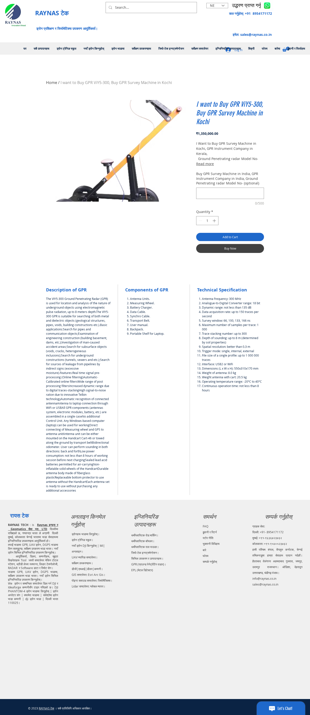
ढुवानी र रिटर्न (210, 532)
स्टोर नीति (208, 538)
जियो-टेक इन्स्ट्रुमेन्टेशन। (145, 553)
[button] (250, 5)
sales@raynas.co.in (256, 34)
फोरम (205, 556)
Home (51, 82)
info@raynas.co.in (264, 578)
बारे (204, 550)
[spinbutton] (207, 220)
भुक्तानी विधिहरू (211, 544)
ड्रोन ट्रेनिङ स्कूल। (82, 540)
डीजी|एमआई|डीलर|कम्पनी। (87, 569)
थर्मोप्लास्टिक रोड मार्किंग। (144, 535)
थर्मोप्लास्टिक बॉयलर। (143, 541)
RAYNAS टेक (46, 708)
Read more (205, 163)
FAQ (205, 526)
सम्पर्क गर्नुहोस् (210, 561)
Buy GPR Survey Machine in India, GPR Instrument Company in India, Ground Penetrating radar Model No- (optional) (227, 178)
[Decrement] (200, 220)
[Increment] (215, 220)
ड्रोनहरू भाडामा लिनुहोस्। (86, 534)
